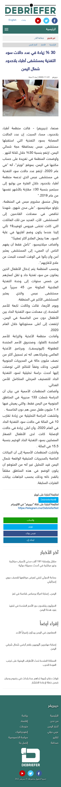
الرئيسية (51, 29)
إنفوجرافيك (22, 732)
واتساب (30, 520)
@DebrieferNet (48, 499)
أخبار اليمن (33, 45)
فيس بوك (31, 533)
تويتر (30, 526)
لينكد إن (30, 540)
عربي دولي (52, 732)
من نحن (54, 721)
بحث (24, 20)
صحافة (54, 743)
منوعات (24, 726)
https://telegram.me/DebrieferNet (38, 508)
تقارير (55, 737)
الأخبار (43, 45)
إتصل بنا (23, 743)
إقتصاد (24, 721)
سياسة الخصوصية (18, 737)
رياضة (25, 716)
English (12, 20)
